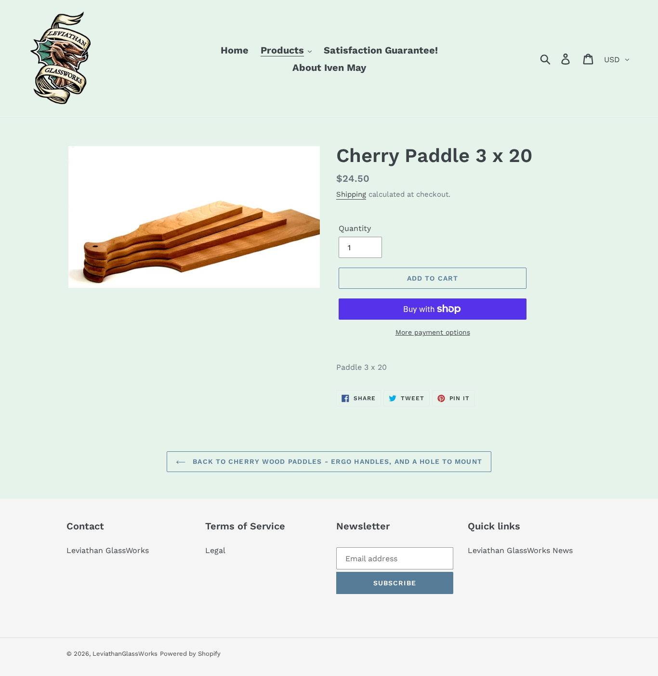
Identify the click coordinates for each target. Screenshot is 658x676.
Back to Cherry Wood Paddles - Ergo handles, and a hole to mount (336, 461)
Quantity (355, 228)
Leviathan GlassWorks (107, 550)
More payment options (432, 332)
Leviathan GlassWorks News (520, 550)
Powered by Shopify (190, 653)
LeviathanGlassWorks (125, 653)
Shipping (351, 194)
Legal (215, 550)
